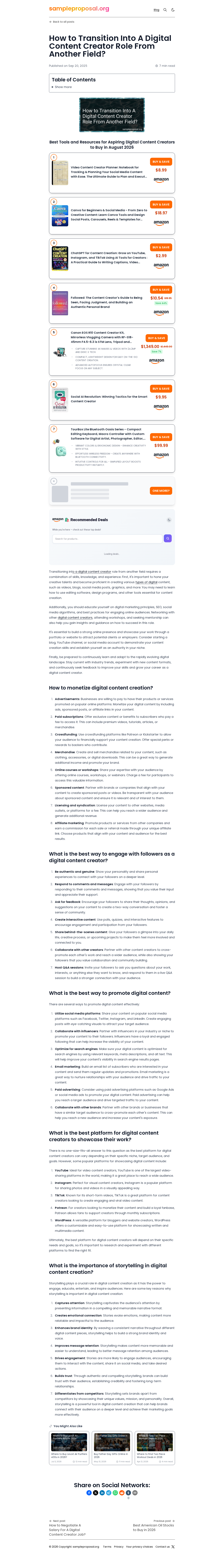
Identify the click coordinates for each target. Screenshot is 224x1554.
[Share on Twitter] (95, 1492)
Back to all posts (63, 22)
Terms (107, 1547)
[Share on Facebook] (89, 1492)
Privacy (118, 1547)
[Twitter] (173, 1547)
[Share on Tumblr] (128, 1492)
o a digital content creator (91, 572)
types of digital (146, 582)
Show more (63, 87)
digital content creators (75, 617)
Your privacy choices (139, 1547)
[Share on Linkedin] (102, 1492)
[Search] (165, 10)
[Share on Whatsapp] (115, 1492)
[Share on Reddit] (121, 1492)
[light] (173, 10)
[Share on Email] (135, 1492)
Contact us (162, 1547)
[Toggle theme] (169, 520)
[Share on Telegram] (108, 1492)
